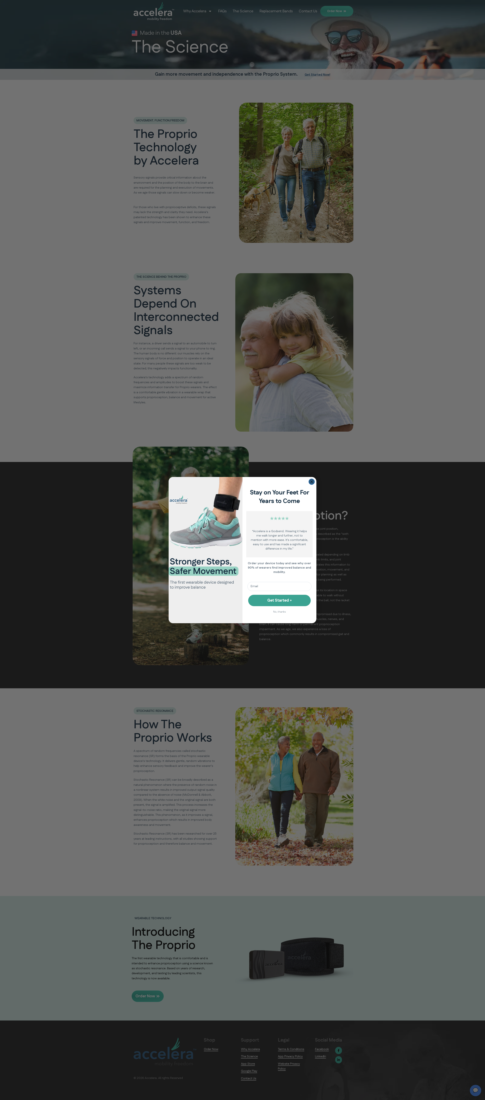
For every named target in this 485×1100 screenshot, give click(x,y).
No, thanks (279, 612)
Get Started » (279, 600)
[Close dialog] (311, 482)
